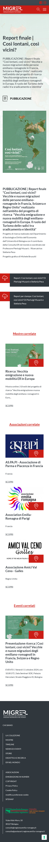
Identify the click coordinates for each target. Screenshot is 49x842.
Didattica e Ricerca (16, 758)
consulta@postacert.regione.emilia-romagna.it (25, 831)
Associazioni (12, 772)
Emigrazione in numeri (17, 777)
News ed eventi (13, 749)
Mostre (9, 740)
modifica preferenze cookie (17, 795)
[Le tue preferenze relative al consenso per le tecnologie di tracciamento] (44, 837)
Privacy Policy (12, 786)
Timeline (10, 744)
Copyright (11, 781)
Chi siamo (8, 725)
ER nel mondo (13, 762)
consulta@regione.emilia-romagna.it (21, 827)
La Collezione (13, 735)
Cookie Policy (11, 790)
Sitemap (10, 799)
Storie (9, 753)
